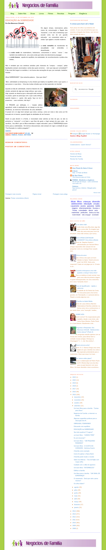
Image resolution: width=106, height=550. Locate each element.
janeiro (76, 507)
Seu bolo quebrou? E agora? (83, 432)
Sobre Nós (22, 14)
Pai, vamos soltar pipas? (84, 358)
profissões (84, 212)
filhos (20, 135)
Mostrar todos (97, 192)
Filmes (50, 14)
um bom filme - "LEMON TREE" (84, 435)
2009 (74, 525)
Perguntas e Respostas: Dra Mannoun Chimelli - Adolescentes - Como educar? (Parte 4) (88, 330)
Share (7, 131)
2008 (74, 528)
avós (96, 210)
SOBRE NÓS (80, 314)
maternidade (76, 215)
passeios (90, 206)
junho (76, 493)
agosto (76, 487)
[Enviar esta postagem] (31, 133)
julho (76, 490)
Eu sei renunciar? (79, 438)
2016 (74, 391)
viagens (75, 208)
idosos (91, 210)
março (76, 501)
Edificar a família (79, 470)
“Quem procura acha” (83, 345)
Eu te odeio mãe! (81, 224)
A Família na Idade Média (84, 301)
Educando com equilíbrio (82, 426)
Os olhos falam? (79, 483)
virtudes (27, 135)
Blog (12, 14)
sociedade (95, 215)
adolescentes (76, 204)
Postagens (74, 134)
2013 (74, 514)
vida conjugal (86, 215)
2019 (74, 383)
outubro (77, 403)
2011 (74, 520)
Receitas (60, 14)
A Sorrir (75, 171)
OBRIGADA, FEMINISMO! (82, 423)
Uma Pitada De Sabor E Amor (82, 168)
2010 (74, 522)
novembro (77, 400)
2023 (74, 377)
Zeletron (75, 186)
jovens (83, 206)
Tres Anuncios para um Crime (81, 177)
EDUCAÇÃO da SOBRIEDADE (19, 20)
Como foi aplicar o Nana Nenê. (84, 454)
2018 (74, 386)
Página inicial (37, 194)
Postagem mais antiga (60, 194)
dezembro (77, 397)
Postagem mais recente (13, 194)
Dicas (32, 14)
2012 (74, 517)
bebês (98, 206)
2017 (74, 389)
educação (88, 204)
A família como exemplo (81, 451)
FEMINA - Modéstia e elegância (83, 180)
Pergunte (71, 14)
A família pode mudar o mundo (84, 457)
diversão (96, 201)
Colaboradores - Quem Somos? (80, 144)
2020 (74, 380)
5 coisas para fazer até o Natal (82, 24)
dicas (73, 201)
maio (76, 496)
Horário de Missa (75, 154)
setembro (77, 406)
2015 (74, 394)
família (14, 135)
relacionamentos (85, 208)
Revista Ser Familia (76, 159)
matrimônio (75, 212)
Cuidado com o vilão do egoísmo (84, 465)
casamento (75, 206)
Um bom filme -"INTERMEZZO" (84, 467)
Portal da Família (75, 156)
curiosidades (83, 210)
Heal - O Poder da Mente (79, 172)
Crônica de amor (81, 255)
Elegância (83, 14)
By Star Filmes (77, 175)
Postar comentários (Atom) (20, 198)
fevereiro (77, 504)
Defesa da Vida (94, 212)
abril (75, 499)
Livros (41, 14)
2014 (74, 511)
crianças (87, 201)
